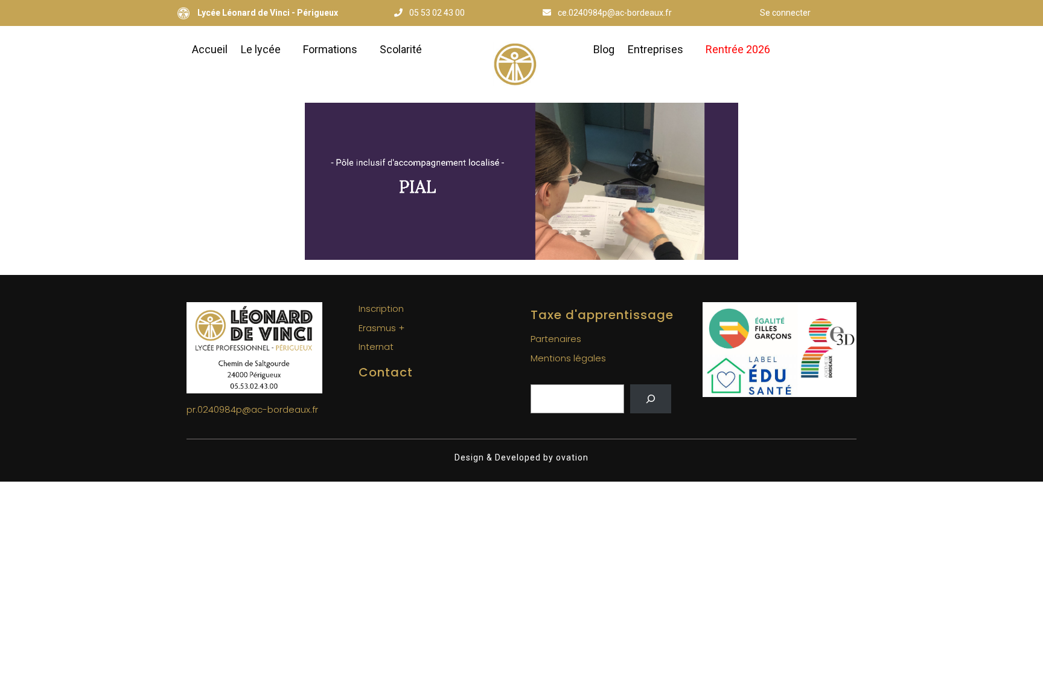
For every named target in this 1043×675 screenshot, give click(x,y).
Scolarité (401, 49)
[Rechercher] (650, 398)
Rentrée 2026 (738, 49)
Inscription (381, 308)
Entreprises (655, 49)
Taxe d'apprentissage (602, 314)
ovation (570, 457)
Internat (376, 346)
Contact (386, 372)
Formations (330, 49)
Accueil (210, 49)
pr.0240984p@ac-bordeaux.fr (252, 409)
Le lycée (261, 49)
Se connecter (785, 13)
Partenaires (556, 338)
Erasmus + (381, 327)
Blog (603, 49)
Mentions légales (568, 358)
